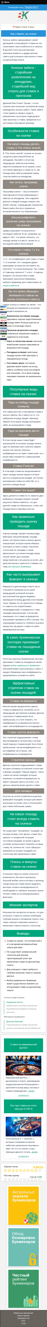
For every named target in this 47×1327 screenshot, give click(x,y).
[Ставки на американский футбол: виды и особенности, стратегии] (23, 1065)
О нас (23, 1323)
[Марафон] (3, 312)
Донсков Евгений (14, 1021)
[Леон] (3, 325)
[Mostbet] (3, 331)
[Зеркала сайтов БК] (24, 1205)
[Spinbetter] (3, 333)
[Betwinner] (3, 317)
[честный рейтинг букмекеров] (24, 1289)
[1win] (3, 323)
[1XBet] (3, 307)
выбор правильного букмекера (25, 665)
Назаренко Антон (14, 1002)
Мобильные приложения (23, 1313)
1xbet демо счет (23, 1318)
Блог (23, 1321)
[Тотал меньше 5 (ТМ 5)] (23, 1126)
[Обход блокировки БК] (24, 1247)
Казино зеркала (23, 1316)
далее (31, 1091)
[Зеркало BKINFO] (23, 16)
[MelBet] (3, 309)
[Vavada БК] (3, 320)
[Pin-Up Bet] (3, 336)
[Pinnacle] (3, 315)
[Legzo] (3, 339)
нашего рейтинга (11, 285)
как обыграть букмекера (19, 567)
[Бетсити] (3, 328)
